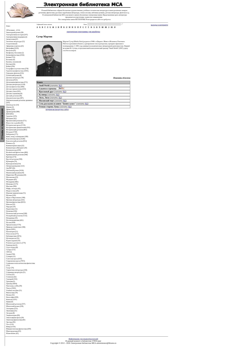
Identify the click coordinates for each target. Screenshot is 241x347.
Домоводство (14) (12, 105)
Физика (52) (10, 295)
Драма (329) (10, 109)
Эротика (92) (10, 322)
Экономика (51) (11, 311)
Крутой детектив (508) (14, 159)
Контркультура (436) (13, 150)
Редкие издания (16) (13, 241)
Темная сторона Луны (49, 107)
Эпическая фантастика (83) (15, 320)
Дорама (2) (10, 107)
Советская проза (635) (14, 259)
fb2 (60, 85)
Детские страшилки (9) (14, 93)
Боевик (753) (10, 57)
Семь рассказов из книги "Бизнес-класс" (57, 104)
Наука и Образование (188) (15, 198)
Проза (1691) (10, 229)
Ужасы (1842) (11, 288)
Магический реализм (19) (15, 173)
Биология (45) (11, 50)
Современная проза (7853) (15, 261)
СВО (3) (9, 252)
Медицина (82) (11, 179)
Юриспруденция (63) (13, 331)
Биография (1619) (12, 48)
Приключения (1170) (13, 225)
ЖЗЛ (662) (10, 114)
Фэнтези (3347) (11, 299)
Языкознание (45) (12, 333)
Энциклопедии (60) (13, 315)
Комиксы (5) (10, 143)
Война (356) (10, 66)
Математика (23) (12, 177)
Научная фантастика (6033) (15, 202)
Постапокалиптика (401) (14, 220)
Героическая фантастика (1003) (17, 71)
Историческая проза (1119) (15, 125)
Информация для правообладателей (83, 339)
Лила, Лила (44, 98)
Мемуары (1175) (12, 184)
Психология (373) (12, 234)
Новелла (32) (10, 204)
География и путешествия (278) (17, 69)
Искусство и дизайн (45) (14, 123)
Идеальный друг (46, 92)
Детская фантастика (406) (15, 87)
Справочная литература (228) (16, 270)
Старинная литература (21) (15, 272)
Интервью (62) (11, 118)
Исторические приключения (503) (18, 127)
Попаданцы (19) (11, 218)
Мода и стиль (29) (12, 191)
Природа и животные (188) (15, 227)
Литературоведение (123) (15, 166)
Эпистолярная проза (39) (15, 317)
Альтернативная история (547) (17, 35)
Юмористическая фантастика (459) (18, 329)
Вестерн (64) (10, 64)
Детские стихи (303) (13, 91)
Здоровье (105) (11, 116)
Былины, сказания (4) (13, 62)
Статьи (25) (10, 274)
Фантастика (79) (12, 293)
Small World (44, 85)
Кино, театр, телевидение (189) (17, 136)
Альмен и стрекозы (47, 89)
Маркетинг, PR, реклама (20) (16, 175)
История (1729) (11, 132)
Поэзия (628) (10, 222)
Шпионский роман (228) (14, 306)
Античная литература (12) (15, 41)
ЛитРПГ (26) (10, 168)
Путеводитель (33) (12, 238)
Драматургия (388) (12, 112)
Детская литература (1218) (15, 84)
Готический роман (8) (13, 75)
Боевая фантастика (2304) (15, 55)
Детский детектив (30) (14, 96)
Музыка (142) (11, 195)
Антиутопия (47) (12, 39)
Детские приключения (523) (16, 89)
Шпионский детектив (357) (15, 304)
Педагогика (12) (11, 209)
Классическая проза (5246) (15, 139)
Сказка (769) (10, 254)
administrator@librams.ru (106, 343)
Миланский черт (46, 101)
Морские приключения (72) (16, 193)
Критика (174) (11, 157)
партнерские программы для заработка (83, 32)
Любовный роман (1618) (15, 170)
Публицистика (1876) (13, 236)
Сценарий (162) (11, 279)
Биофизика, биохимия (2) (15, 53)
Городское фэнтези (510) (15, 73)
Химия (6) (9, 302)
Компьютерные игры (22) (15, 145)
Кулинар (43, 95)
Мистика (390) (11, 186)
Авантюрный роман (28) (14, 32)
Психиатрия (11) (12, 231)
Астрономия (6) (11, 44)
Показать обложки (121, 78)
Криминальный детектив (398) (17, 155)
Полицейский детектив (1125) (16, 216)
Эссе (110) (10, 324)
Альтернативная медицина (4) (16, 37)
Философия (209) (12, 297)
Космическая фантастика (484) (17, 152)
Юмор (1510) (10, 327)
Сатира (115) (10, 250)
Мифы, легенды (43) (13, 188)
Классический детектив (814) (16, 141)
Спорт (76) (10, 268)
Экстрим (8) (10, 313)
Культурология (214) (13, 164)
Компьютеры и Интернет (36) (16, 148)
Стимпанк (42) (11, 277)
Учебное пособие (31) (14, 290)
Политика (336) (11, 211)
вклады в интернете (159, 25)
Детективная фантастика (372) (16, 82)
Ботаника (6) (10, 59)
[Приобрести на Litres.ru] (61, 89)
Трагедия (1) (10, 281)
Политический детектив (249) (16, 213)
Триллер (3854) (11, 284)
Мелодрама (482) (12, 182)
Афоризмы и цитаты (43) (15, 46)
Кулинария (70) (11, 161)
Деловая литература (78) (14, 78)
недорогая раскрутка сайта (57, 109)
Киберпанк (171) (12, 134)
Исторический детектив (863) (16, 130)
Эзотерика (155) (12, 308)
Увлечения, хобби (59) (14, 286)
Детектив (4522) (12, 80)
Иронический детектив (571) (16, 121)
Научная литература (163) (15, 200)
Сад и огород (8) (12, 247)
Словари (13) (10, 256)
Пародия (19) (10, 207)
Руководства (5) (11, 245)
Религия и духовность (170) (16, 243)
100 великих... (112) (13, 30)
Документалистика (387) (14, 98)
